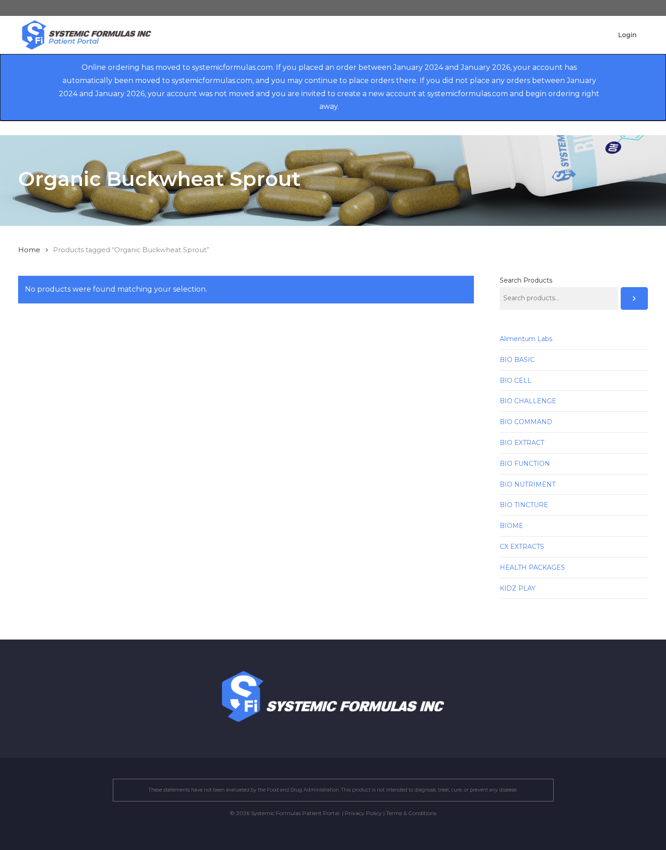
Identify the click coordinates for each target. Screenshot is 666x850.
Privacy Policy (363, 813)
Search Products (526, 280)
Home (29, 250)
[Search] (634, 298)
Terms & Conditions (411, 813)
